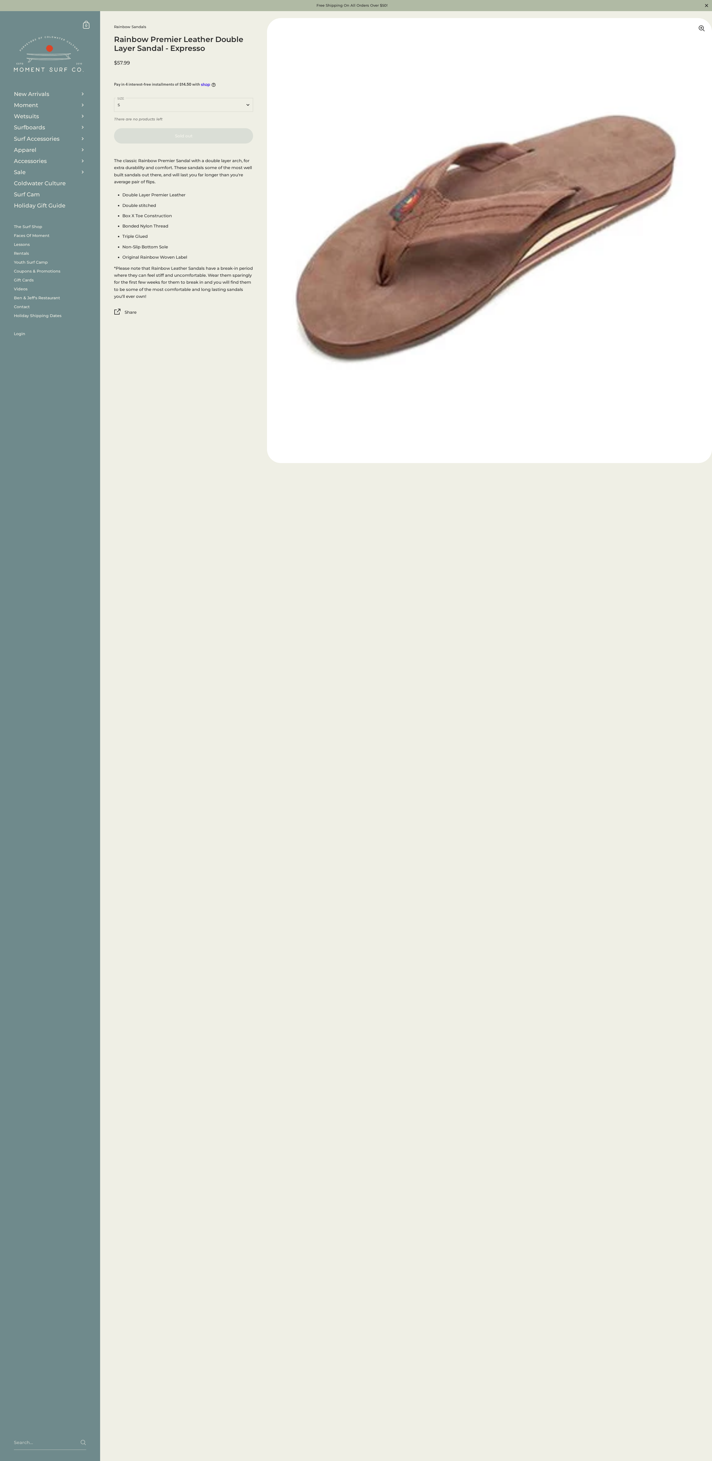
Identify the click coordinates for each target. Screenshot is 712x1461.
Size (120, 98)
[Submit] (83, 1442)
